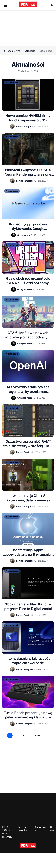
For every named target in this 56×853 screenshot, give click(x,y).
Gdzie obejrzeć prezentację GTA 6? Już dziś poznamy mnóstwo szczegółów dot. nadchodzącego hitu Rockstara (28, 280)
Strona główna (12, 50)
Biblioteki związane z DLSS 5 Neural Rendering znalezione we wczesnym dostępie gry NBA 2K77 (28, 172)
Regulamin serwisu (40, 828)
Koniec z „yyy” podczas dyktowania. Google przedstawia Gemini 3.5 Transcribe (28, 226)
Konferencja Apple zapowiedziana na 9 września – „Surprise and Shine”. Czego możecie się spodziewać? (28, 552)
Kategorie (29, 50)
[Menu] (5, 5)
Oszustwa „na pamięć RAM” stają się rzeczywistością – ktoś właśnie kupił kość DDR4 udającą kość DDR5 (28, 443)
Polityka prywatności (24, 828)
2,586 (37, 735)
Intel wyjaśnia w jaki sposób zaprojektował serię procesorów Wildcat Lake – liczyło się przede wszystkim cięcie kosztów (28, 660)
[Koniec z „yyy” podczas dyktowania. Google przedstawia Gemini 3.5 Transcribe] (28, 203)
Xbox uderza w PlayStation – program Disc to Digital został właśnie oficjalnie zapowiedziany (28, 606)
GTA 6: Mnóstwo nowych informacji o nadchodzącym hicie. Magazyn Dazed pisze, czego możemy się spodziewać (28, 335)
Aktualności (12, 82)
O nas (52, 828)
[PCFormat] (28, 845)
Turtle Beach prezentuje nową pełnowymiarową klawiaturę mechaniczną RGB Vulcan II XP (28, 715)
